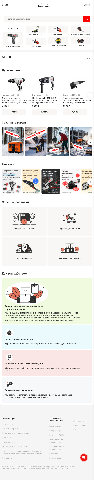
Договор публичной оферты (14, 447)
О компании (7, 424)
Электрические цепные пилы (56, 441)
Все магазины (8, 458)
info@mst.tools (79, 425)
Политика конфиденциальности (16, 433)
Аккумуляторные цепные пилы (56, 448)
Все (88, 59)
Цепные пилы (55, 458)
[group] (13, 142)
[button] (90, 96)
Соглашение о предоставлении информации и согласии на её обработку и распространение (22, 452)
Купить (14, 112)
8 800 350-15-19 (80, 421)
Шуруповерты (55, 426)
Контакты (6, 438)
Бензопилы (54, 454)
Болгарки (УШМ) (56, 435)
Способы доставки (10, 442)
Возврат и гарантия (10, 429)
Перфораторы (55, 431)
